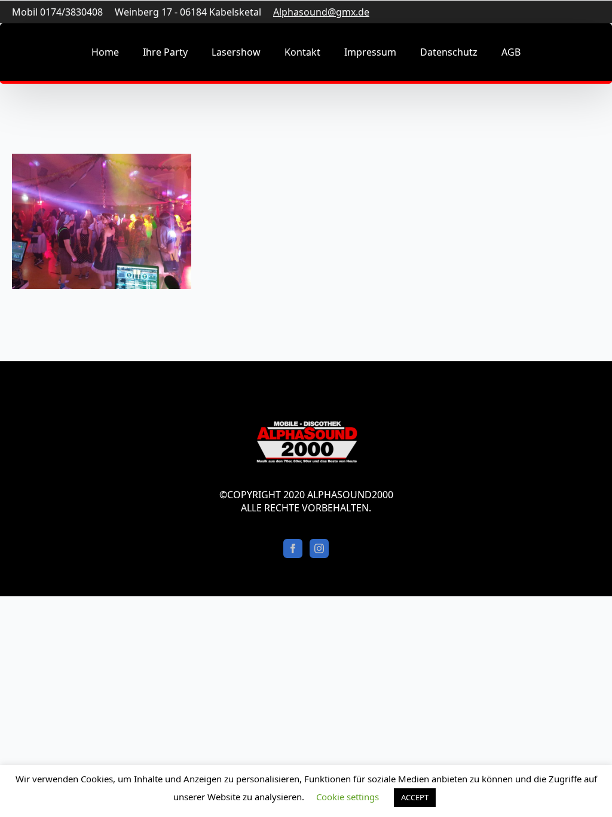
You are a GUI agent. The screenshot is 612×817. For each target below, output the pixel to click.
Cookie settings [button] (347, 797)
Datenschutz (449, 52)
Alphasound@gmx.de (321, 12)
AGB (511, 52)
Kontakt (302, 52)
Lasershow (236, 52)
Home (105, 52)
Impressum (370, 52)
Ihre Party (165, 52)
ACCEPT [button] (415, 797)
